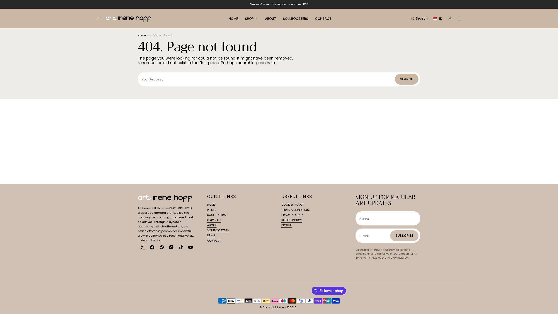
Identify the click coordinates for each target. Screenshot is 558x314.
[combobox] (279, 79)
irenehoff (283, 307)
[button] (419, 18)
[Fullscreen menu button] (98, 18)
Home (142, 35)
